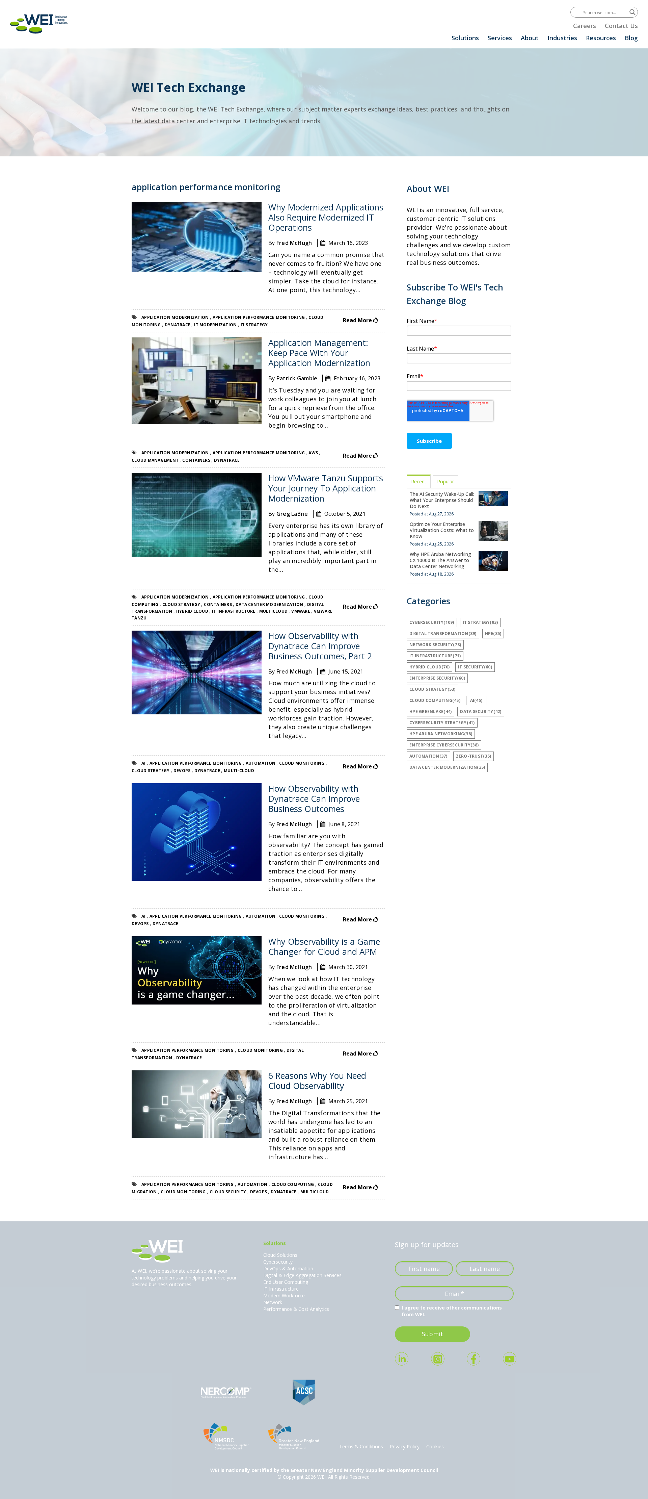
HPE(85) (493, 633)
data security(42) (480, 711)
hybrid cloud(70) (429, 667)
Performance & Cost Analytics (296, 1309)
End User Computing (285, 1282)
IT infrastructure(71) (435, 656)
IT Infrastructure (281, 1289)
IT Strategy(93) (480, 622)
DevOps (182, 770)
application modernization (175, 317)
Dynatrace (178, 325)
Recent (418, 481)
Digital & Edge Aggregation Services (302, 1275)
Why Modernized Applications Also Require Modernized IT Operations (325, 217)
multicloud (274, 611)
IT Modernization (216, 325)
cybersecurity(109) (431, 622)
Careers (584, 26)
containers (196, 460)
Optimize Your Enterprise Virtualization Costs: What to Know (442, 530)
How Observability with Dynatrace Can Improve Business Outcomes (314, 798)
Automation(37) (428, 756)
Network (272, 1302)
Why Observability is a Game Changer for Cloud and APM (324, 946)
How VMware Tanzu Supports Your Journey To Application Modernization (325, 488)
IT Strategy (254, 325)
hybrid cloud (192, 611)
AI (144, 763)
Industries (562, 37)
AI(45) (476, 700)
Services (500, 37)
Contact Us (621, 26)
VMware (301, 611)
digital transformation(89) (443, 633)
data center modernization (270, 604)
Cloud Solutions (280, 1255)
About (530, 37)
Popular (445, 481)
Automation (261, 763)
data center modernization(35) (447, 767)
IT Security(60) (475, 667)
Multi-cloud (239, 770)
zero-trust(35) (473, 756)
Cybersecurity (278, 1262)
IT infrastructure (234, 611)
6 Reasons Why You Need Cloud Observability (317, 1080)
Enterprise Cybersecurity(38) (444, 745)
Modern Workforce (284, 1295)
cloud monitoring (302, 763)
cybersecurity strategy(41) (442, 723)
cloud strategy (181, 604)
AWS (313, 453)
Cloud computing (293, 1184)
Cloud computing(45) (434, 700)
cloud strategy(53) (432, 689)
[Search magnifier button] (632, 12)
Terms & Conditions (361, 1446)
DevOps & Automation (288, 1268)
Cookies (435, 1446)
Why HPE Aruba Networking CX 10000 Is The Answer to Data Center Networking (440, 560)
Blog (631, 37)
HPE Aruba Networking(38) (440, 734)
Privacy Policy (405, 1446)
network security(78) (435, 644)
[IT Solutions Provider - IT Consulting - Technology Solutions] (39, 23)
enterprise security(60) (437, 678)
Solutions (465, 37)
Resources (601, 37)
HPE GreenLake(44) (430, 711)
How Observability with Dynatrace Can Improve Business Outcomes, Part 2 (320, 646)
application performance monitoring (259, 317)
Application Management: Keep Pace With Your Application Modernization (319, 352)
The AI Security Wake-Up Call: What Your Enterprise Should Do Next (442, 500)
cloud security (228, 1192)
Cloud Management (156, 460)
